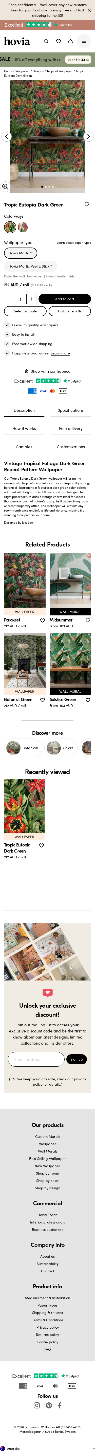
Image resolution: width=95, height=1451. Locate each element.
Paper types (47, 1305)
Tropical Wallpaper (60, 71)
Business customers (47, 1229)
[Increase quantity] (31, 299)
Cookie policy (47, 1342)
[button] (58, 41)
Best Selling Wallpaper (47, 1158)
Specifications (71, 410)
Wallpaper (22, 71)
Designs (38, 71)
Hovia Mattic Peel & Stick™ (30, 266)
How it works (24, 428)
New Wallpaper (47, 1165)
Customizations (71, 446)
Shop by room (47, 1173)
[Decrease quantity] (9, 299)
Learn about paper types (74, 242)
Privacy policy (47, 1327)
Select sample (25, 311)
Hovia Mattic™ (21, 253)
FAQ (47, 1349)
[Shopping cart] (71, 41)
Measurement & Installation (47, 1297)
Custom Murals (47, 1136)
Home (8, 71)
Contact (47, 1271)
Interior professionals (47, 1222)
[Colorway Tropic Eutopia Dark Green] (10, 227)
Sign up (76, 1059)
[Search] (46, 41)
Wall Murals (47, 1151)
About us (47, 1256)
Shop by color (47, 1180)
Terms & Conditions (47, 1319)
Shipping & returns (47, 1312)
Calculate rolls (69, 311)
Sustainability (48, 1263)
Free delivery (71, 428)
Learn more (60, 353)
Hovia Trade (47, 1214)
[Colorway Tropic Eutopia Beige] (22, 227)
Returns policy (47, 1334)
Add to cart (64, 298)
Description (24, 410)
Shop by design (47, 1187)
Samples (24, 446)
